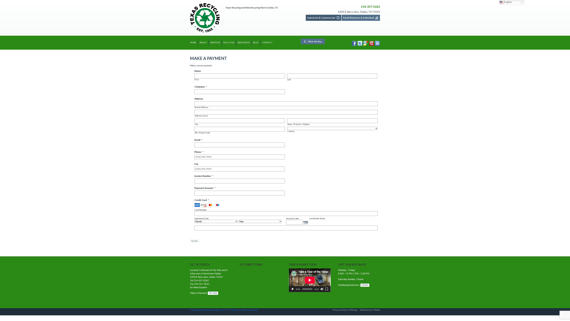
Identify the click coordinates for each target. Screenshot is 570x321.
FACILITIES (228, 42)
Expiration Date (202, 218)
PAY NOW (213, 293)
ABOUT (203, 42)
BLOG (256, 42)
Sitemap (353, 310)
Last (289, 79)
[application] (310, 280)
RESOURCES (244, 42)
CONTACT (267, 42)
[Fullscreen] (326, 289)
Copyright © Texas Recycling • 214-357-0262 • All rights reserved (224, 310)
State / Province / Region (298, 124)
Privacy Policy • (341, 310)
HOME (193, 42)
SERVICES (215, 42)
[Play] (292, 289)
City (196, 124)
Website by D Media (370, 310)
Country (291, 131)
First (197, 79)
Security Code (292, 218)
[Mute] (321, 289)
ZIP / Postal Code (202, 133)
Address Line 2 (201, 116)
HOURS (365, 285)
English (507, 2)
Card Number (201, 210)
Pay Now (194, 241)
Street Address (201, 107)
